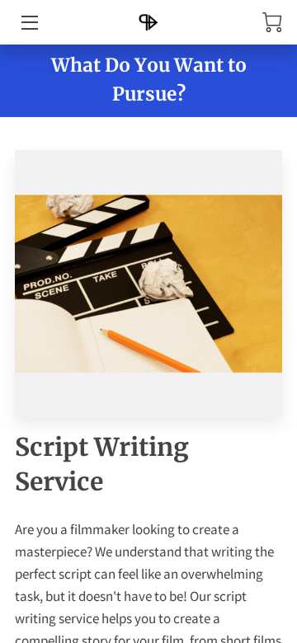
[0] (272, 22)
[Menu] (28, 22)
